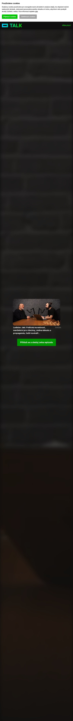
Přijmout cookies (9, 17)
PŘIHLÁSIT (66, 25)
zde (36, 11)
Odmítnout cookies (28, 17)
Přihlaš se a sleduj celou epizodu (36, 342)
